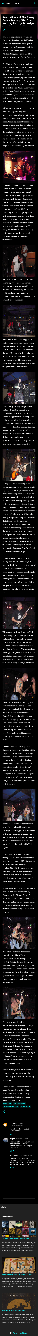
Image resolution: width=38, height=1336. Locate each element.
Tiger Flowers (25, 1106)
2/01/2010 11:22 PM (26, 1155)
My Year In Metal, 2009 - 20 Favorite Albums (17, 1274)
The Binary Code (19, 1103)
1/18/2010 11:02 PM (22, 1138)
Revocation (7, 1103)
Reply (12, 1134)
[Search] (35, 3)
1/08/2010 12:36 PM (17, 1126)
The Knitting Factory (10, 1106)
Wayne (12, 1139)
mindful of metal (12, 3)
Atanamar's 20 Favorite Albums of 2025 (15, 1238)
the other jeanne (16, 1124)
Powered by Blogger (20, 1333)
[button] (4, 30)
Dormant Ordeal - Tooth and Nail (13, 1310)
